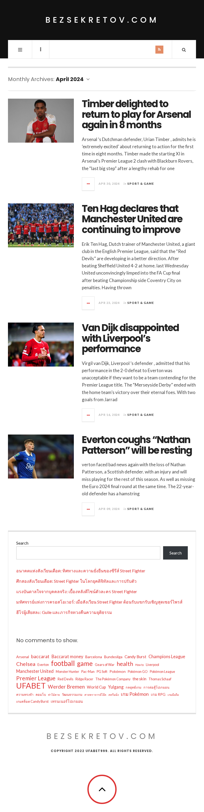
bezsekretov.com (102, 20)
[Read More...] (88, 184)
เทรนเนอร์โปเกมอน (67, 701)
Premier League (36, 678)
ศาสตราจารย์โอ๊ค (95, 694)
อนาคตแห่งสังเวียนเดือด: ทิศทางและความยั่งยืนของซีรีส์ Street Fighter (80, 570)
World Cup (96, 687)
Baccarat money (67, 656)
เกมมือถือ (173, 694)
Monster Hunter (67, 672)
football (63, 663)
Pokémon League (162, 672)
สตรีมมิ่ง (113, 694)
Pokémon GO (138, 672)
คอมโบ (41, 695)
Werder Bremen (66, 687)
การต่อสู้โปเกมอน (156, 687)
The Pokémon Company (112, 679)
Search (22, 542)
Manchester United (35, 671)
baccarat (40, 656)
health (125, 664)
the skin (139, 678)
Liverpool (152, 665)
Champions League (166, 656)
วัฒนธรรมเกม (72, 695)
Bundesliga (113, 656)
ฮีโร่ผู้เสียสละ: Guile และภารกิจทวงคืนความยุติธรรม (64, 612)
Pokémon (117, 671)
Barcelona (93, 656)
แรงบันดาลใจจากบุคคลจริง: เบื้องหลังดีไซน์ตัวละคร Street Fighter (76, 591)
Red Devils (65, 679)
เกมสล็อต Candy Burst (32, 702)
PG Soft (102, 672)
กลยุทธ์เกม (133, 687)
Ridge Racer (84, 679)
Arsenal (22, 656)
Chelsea (25, 664)
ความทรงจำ (24, 695)
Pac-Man (88, 672)
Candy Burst (135, 656)
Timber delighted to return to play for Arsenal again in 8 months (136, 114)
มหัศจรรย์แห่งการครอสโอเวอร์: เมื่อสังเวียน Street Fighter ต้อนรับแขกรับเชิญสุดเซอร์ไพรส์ (99, 601)
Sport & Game (140, 183)
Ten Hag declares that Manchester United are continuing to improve (132, 219)
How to (139, 664)
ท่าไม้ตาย (54, 694)
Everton (43, 665)
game (85, 663)
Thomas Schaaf (159, 679)
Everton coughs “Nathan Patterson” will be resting (137, 445)
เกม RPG (158, 694)
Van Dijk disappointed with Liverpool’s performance (130, 338)
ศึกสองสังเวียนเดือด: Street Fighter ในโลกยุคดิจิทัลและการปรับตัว (76, 581)
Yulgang (116, 686)
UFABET (31, 685)
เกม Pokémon (135, 694)
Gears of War (104, 665)
